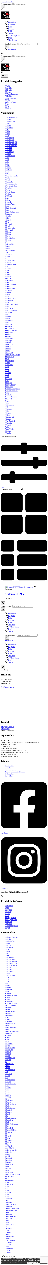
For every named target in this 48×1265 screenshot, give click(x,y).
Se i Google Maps (7, 687)
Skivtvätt (8, 90)
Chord (7, 180)
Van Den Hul (10, 421)
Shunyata (8, 383)
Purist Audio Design (12, 355)
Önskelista (9, 640)
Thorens (8, 413)
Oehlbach (8, 326)
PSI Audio (9, 353)
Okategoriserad (10, 98)
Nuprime (8, 324)
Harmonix (9, 224)
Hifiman (8, 232)
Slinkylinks (9, 387)
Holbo (7, 236)
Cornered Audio (11, 184)
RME (7, 371)
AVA (7, 158)
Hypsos (8, 240)
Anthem (8, 126)
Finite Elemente (10, 208)
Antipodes (9, 128)
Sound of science (11, 397)
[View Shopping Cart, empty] (24, 53)
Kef (6, 258)
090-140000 (5, 729)
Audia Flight (9, 138)
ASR (7, 136)
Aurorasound (10, 156)
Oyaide (7, 337)
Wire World (9, 429)
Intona (7, 248)
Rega (7, 367)
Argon (7, 134)
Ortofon (8, 335)
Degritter (8, 188)
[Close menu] (3, 603)
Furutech (8, 214)
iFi (6, 242)
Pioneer (8, 343)
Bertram (8, 168)
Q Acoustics (9, 357)
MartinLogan (10, 288)
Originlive (9, 332)
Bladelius (8, 170)
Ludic (7, 272)
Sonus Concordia (11, 391)
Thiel (7, 411)
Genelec (8, 216)
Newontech (9, 320)
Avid (7, 160)
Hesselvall (9, 230)
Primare (8, 347)
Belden (7, 166)
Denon (7, 190)
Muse (7, 306)
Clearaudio (9, 182)
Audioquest (9, 152)
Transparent (9, 417)
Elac (6, 198)
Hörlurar (8, 108)
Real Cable (9, 365)
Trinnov (8, 419)
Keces (7, 256)
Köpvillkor (9, 776)
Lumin (7, 274)
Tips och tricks (10, 770)
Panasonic (9, 339)
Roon (7, 375)
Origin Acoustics (11, 330)
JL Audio (8, 254)
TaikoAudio (9, 405)
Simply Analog (10, 385)
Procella (8, 349)
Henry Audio (10, 228)
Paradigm (8, 341)
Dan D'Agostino (11, 186)
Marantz (8, 282)
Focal (7, 210)
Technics (8, 409)
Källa (7, 106)
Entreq (7, 200)
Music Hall (9, 308)
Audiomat (8, 150)
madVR (8, 278)
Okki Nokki (9, 328)
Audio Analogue (11, 142)
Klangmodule (10, 260)
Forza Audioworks (12, 212)
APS (7, 130)
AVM (7, 162)
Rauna (7, 363)
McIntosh (8, 290)
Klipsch (8, 262)
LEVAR (8, 268)
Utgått (7, 86)
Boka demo (9, 766)
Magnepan (9, 280)
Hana (7, 222)
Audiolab (8, 148)
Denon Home (10, 192)
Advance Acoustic (11, 118)
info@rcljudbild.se (7, 727)
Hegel (7, 226)
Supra (7, 401)
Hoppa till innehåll (7, 2)
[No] (39, 1263)
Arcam (7, 132)
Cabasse (8, 174)
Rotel (7, 377)
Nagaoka (8, 312)
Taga (7, 403)
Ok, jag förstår (32, 1263)
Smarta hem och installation (15, 772)
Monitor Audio (10, 298)
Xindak (8, 431)
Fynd (7, 104)
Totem (7, 415)
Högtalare (8, 92)
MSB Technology (11, 304)
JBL (6, 252)
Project (7, 351)
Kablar (7, 100)
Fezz (7, 206)
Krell (7, 266)
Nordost (8, 322)
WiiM (7, 427)
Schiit (7, 381)
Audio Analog (10, 140)
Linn (7, 270)
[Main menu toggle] (4, 76)
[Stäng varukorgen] (3, 667)
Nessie (7, 318)
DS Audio (9, 196)
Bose (7, 172)
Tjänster (8, 768)
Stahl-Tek (8, 399)
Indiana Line (9, 244)
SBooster (8, 379)
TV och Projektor (11, 94)
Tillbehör (8, 96)
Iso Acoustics (10, 250)
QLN (7, 359)
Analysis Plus (10, 122)
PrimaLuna (9, 345)
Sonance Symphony (12, 389)
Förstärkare (9, 88)
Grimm (7, 218)
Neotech (8, 316)
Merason (8, 292)
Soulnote (8, 395)
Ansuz (7, 124)
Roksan (8, 373)
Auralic (8, 154)
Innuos (7, 246)
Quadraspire (9, 361)
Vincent (8, 425)
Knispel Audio (10, 264)
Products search (6, 4)
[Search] (3, 6)
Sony (7, 393)
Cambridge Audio (11, 176)
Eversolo (8, 202)
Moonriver (9, 300)
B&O (7, 164)
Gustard (8, 220)
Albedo (8, 120)
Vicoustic (8, 423)
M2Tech (8, 276)
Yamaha (8, 433)
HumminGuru (10, 238)
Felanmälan (9, 774)
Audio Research (11, 144)
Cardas (7, 178)
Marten (7, 286)
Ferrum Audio (10, 204)
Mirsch (7, 294)
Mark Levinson (10, 284)
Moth (7, 302)
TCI (6, 407)
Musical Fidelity (11, 310)
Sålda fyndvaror (11, 102)
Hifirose (8, 234)
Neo (6, 314)
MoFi (7, 296)
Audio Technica (11, 146)
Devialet (8, 194)
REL (7, 369)
